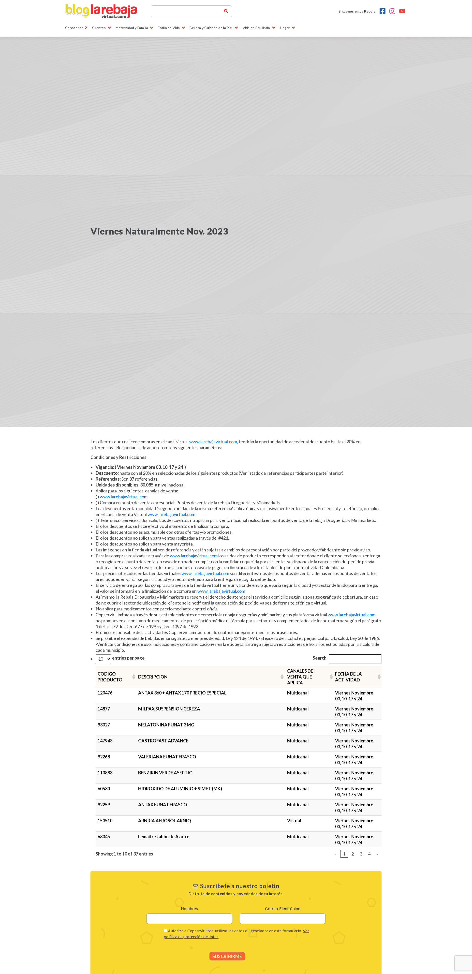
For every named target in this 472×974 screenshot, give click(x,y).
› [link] (377, 853)
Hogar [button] (285, 28)
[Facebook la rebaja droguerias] (382, 11)
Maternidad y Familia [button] (132, 28)
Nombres (189, 908)
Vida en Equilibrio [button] (256, 28)
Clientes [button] (99, 28)
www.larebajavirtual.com (213, 441)
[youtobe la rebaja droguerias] (402, 11)
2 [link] (352, 853)
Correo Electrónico (282, 908)
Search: (320, 658)
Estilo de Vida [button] (169, 28)
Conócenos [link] (74, 28)
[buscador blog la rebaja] (226, 11)
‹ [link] (336, 853)
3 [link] (361, 853)
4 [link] (369, 853)
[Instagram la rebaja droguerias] (392, 11)
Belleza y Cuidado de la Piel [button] (211, 28)
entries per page (128, 658)
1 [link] (344, 853)
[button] (133, 677)
